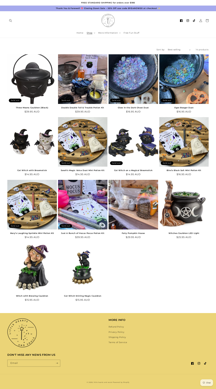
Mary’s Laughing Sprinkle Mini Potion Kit (32, 233)
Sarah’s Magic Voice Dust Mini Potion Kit (82, 170)
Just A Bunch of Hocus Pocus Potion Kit (82, 233)
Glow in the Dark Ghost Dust (133, 107)
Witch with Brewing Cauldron (32, 296)
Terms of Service (118, 342)
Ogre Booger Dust (184, 107)
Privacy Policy (116, 332)
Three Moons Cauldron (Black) (32, 107)
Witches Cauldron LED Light (184, 233)
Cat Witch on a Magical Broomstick (133, 170)
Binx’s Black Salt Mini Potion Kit (184, 170)
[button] (10, 20)
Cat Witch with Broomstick (32, 170)
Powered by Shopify (121, 382)
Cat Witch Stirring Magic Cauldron (82, 296)
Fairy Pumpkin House (133, 233)
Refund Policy (116, 326)
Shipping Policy (117, 337)
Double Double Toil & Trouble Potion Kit (82, 107)
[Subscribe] (57, 363)
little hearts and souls (103, 382)
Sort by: (160, 49)
